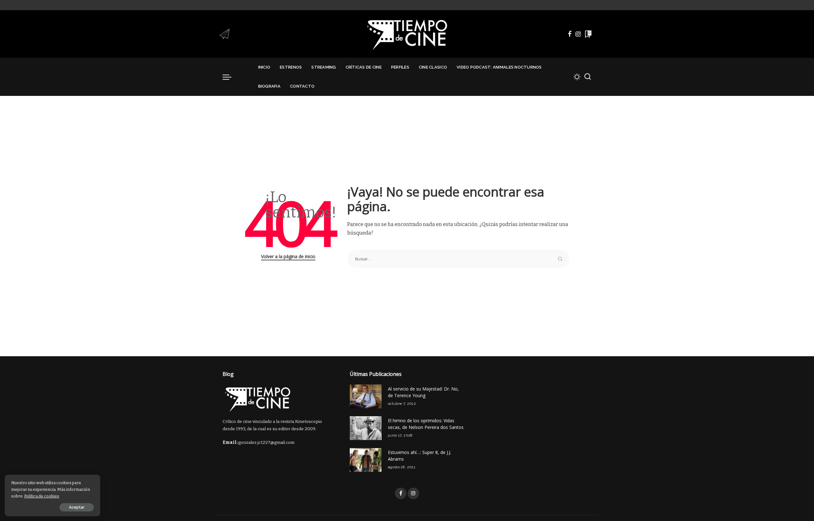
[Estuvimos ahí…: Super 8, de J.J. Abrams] (366, 460)
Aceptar (76, 507)
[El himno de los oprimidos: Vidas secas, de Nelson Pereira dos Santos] (366, 428)
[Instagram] (578, 34)
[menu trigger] (230, 77)
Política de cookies (41, 496)
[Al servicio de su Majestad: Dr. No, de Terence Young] (366, 396)
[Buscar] (587, 77)
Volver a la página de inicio (288, 256)
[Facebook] (570, 34)
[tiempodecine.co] (407, 34)
